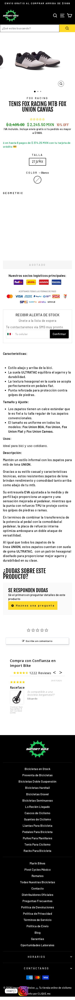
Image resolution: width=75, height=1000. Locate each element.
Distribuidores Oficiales (37, 894)
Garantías (37, 938)
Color (37, 172)
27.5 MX (37, 162)
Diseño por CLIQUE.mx (37, 993)
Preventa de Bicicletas (37, 775)
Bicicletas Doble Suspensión (37, 781)
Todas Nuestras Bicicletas (37, 882)
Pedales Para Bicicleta (37, 832)
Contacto (37, 888)
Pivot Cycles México (37, 869)
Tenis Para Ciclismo (37, 844)
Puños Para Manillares (37, 838)
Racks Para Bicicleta (37, 850)
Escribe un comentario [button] (39, 641)
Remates (37, 875)
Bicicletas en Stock (38, 769)
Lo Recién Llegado (37, 806)
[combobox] (29, 28)
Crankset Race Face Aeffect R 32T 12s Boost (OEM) (16, 710)
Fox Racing (37, 98)
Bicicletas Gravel (37, 794)
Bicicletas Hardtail (37, 787)
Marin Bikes (37, 863)
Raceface (17, 687)
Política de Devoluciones (37, 907)
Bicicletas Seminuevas (37, 800)
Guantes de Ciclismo (37, 819)
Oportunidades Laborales (37, 945)
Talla (37, 154)
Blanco (37, 179)
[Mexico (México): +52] (10, 334)
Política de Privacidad (37, 913)
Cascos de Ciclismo (37, 813)
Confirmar (59, 334)
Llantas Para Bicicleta (37, 825)
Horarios (37, 956)
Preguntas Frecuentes (37, 901)
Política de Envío (38, 926)
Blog (38, 932)
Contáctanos (36, 968)
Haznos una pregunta (34, 605)
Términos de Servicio (37, 919)
